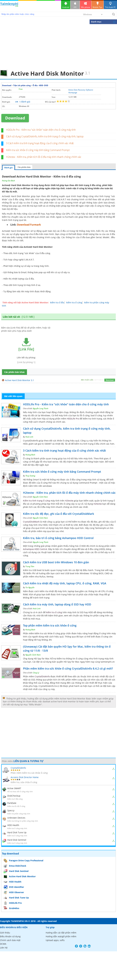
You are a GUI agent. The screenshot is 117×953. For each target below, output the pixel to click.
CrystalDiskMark (31, 521)
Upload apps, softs (55, 940)
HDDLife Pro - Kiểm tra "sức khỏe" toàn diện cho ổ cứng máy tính (41, 129)
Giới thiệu (5, 932)
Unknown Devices (16, 817)
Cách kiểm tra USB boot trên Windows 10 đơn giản (56, 562)
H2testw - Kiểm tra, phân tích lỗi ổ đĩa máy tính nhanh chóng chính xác (43, 157)
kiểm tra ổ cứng (74, 302)
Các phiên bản (24, 167)
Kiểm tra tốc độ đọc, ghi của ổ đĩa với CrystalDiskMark (58, 514)
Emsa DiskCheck (17, 865)
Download (6, 85)
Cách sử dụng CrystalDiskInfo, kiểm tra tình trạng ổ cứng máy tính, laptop (45, 136)
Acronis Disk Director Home (25, 777)
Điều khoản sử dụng (10, 936)
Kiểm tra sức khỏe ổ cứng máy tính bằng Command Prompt (38, 150)
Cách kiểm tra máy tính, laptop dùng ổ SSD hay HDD (57, 604)
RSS (84, 946)
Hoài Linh (29, 436)
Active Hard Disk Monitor (22, 876)
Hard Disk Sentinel (16, 839)
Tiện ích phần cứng (22, 85)
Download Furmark (29, 224)
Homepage (72, 92)
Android (65, 7)
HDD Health (13, 825)
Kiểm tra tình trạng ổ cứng (36, 500)
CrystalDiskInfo (42, 676)
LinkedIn (89, 946)
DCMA (3, 943)
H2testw (69, 500)
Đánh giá (8, 167)
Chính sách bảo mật (10, 940)
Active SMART (14, 788)
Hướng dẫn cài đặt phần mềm (61, 932)
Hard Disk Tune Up (17, 832)
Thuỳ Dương (30, 475)
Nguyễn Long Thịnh (40, 408)
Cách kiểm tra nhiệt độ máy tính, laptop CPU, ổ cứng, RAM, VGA (64, 583)
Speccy (10, 810)
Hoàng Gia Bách (8, 180)
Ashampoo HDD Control (35, 549)
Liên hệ (3, 947)
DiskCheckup (13, 795)
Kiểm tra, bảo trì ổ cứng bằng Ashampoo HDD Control (58, 538)
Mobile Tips (97, 7)
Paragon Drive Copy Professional (26, 860)
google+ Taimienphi (80, 946)
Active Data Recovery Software (80, 90)
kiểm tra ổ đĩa (57, 302)
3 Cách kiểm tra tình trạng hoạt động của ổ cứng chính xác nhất (40, 143)
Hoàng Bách (30, 454)
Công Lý (36, 672)
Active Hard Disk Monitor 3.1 (19, 380)
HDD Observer (16, 892)
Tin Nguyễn (29, 587)
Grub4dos (14, 908)
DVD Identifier (16, 887)
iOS (75, 7)
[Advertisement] (58, 46)
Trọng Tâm (29, 566)
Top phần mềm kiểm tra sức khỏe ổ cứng (49, 625)
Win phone (85, 7)
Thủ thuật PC (110, 7)
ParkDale (11, 803)
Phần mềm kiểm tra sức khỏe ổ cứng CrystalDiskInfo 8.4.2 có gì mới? (68, 668)
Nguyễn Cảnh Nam (40, 497)
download (9, 6)
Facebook (76, 946)
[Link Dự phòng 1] (26, 362)
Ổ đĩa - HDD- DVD (40, 85)
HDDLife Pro (73, 418)
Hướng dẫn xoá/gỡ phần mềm (61, 936)
